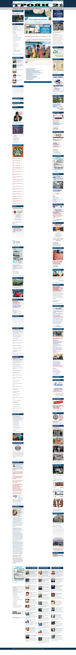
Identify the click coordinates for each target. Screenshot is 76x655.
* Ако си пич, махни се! (16, 364)
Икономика (14, 32)
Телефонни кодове (16, 139)
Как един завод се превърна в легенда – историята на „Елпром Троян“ (59, 586)
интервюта (14, 590)
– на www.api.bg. (20, 208)
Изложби (60, 525)
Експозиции (60, 475)
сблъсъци (14, 600)
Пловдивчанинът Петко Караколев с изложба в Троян (33, 71)
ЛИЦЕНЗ (43, 648)
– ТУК (57, 72)
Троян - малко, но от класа (17, 287)
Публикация (27, 648)
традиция (14, 603)
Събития (55, 476)
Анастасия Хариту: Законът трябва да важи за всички (33, 72)
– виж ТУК (56, 18)
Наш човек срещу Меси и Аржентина (31, 77)
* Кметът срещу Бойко (15, 333)
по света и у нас (15, 598)
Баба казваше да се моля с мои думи (31, 68)
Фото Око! (14, 47)
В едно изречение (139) (29, 73)
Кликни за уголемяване (56, 282)
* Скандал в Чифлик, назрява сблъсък (18, 331)
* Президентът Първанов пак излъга (17, 386)
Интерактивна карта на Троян (17, 142)
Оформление (37, 648)
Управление (35, 648)
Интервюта (14, 28)
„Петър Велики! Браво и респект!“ (30, 74)
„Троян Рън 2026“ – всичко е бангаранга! (31, 76)
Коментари (30, 648)
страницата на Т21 (18, 122)
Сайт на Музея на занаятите (17, 417)
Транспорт (14, 135)
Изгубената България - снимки (17, 427)
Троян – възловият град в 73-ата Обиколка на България (17, 13)
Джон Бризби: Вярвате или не (33, 599)
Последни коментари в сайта (17, 50)
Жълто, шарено (15, 46)
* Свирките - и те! (15, 362)
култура (14, 594)
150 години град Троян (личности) (57, 489)
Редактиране (32, 648)
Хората (57, 475)
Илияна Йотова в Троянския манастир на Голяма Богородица (34, 70)
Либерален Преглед (16, 421)
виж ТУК (22, 183)
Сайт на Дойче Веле (16, 420)
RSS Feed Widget (18, 325)
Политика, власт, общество (17, 29)
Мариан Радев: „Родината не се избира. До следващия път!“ (33, 636)
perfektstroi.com (56, 220)
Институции (15, 136)
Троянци (14, 41)
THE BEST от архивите (16, 51)
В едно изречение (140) (29, 75)
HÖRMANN (58, 236)
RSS (40, 648)
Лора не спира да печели (29, 78)
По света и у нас (15, 34)
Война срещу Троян (15, 406)
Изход (39, 648)
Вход (25, 648)
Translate (18, 110)
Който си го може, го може (16, 38)
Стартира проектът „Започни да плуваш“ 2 (36, 36)
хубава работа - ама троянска (17, 605)
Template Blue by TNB (21, 648)
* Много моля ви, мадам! (16, 404)
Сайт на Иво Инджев (16, 424)
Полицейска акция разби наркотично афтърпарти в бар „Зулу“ (58, 594)
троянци (14, 604)
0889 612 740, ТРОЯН (57, 106)
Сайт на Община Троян (16, 416)
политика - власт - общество (17, 599)
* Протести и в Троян (15, 338)
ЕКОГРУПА (14, 224)
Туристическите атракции (16, 431)
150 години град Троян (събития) (57, 490)
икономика (14, 589)
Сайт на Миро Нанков (16, 423)
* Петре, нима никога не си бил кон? (17, 377)
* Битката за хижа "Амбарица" (16, 336)
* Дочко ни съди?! (15, 395)
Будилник (14, 430)
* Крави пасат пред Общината (16, 370)
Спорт (14, 42)
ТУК (14, 177)
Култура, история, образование (17, 37)
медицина (14, 595)
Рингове (17, 224)
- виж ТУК (22, 179)
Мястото (55, 475)
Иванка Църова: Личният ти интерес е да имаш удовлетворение (33, 572)
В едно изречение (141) (29, 79)
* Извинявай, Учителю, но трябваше (17, 397)
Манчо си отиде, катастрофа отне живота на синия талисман (59, 572)
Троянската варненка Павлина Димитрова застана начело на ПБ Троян (33, 628)
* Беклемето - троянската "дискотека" (17, 383)
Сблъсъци (14, 33)
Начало (14, 25)
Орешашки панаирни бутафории (30, 69)
